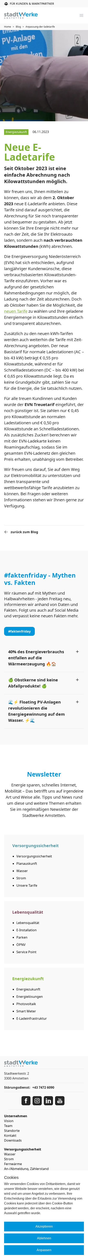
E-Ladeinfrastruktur (31, 1018)
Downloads (13, 1140)
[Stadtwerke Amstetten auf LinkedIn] (48, 1100)
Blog (18, 26)
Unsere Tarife (26, 885)
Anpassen (44, 1250)
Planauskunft (26, 863)
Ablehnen (44, 1238)
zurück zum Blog (24, 532)
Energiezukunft (28, 989)
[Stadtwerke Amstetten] (21, 15)
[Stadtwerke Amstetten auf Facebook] (25, 1100)
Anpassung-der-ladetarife (40, 26)
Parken (21, 937)
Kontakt (10, 1135)
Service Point (26, 952)
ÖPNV (21, 944)
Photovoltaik (26, 1004)
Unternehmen (15, 1116)
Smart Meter (26, 1011)
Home (7, 26)
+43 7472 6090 (43, 1087)
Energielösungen (29, 996)
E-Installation (26, 930)
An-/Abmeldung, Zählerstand (26, 1169)
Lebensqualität (27, 923)
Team (8, 1126)
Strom (21, 878)
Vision (9, 1121)
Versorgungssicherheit (34, 856)
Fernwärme (13, 1164)
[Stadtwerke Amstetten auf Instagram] (37, 1100)
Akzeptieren (44, 1226)
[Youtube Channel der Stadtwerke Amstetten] (59, 1100)
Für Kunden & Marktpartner (32, 3)
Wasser (22, 871)
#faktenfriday (19, 631)
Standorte (12, 1130)
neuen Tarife (15, 311)
